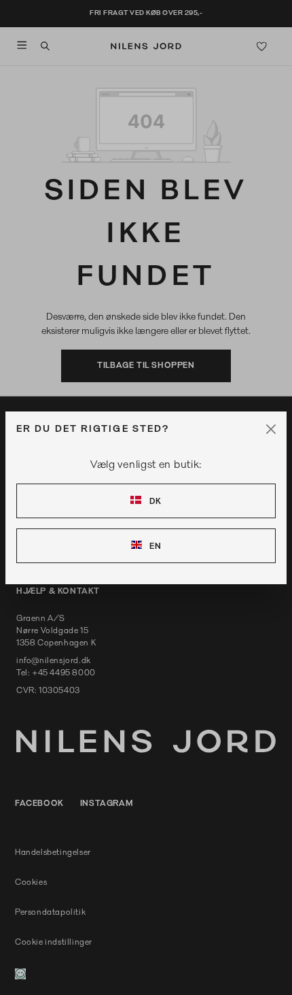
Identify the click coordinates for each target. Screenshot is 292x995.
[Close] (271, 429)
